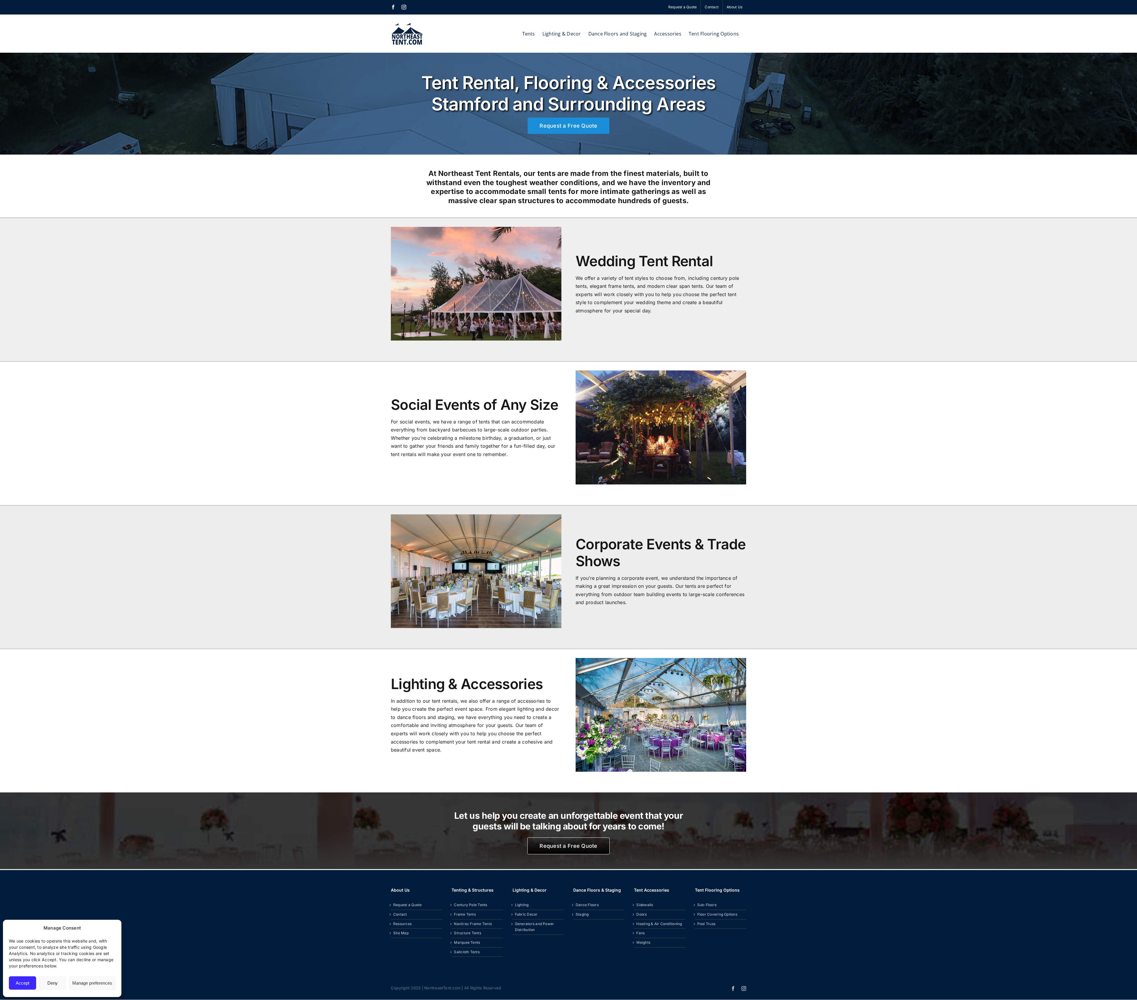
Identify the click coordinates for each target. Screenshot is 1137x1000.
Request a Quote (407, 905)
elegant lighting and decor (529, 709)
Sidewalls (644, 905)
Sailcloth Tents (467, 952)
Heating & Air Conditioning (659, 924)
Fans (640, 933)
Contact (400, 914)
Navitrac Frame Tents (473, 924)
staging (446, 717)
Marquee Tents (467, 942)
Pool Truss (706, 924)
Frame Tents (465, 914)
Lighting (522, 905)
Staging (582, 914)
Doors (641, 914)
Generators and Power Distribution (534, 927)
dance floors (411, 717)
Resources (402, 924)
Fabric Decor (526, 914)
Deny (52, 982)
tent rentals (403, 454)
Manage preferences (92, 982)
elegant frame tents (612, 286)
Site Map (401, 933)
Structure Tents (467, 933)
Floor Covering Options (717, 914)
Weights (643, 942)
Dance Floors (587, 905)
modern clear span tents (675, 286)
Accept (22, 982)
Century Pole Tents (470, 905)
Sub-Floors (707, 905)
